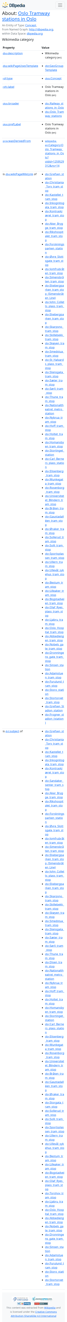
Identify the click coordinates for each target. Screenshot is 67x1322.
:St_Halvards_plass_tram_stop (54, 364)
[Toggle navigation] (60, 5)
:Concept (53, 78)
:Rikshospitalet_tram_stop (54, 236)
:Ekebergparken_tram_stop (54, 318)
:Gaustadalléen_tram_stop (54, 521)
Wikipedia (49, 1307)
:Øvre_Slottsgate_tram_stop (54, 261)
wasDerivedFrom (17, 141)
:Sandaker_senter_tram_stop (54, 785)
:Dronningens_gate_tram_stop (54, 657)
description (13, 53)
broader (11, 103)
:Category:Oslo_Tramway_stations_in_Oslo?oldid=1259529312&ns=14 (54, 153)
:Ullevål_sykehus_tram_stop (54, 574)
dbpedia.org (35, 33)
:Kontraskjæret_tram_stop (54, 215)
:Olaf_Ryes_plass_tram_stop (54, 611)
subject (12, 731)
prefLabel (12, 124)
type (8, 78)
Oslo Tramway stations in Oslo (26, 16)
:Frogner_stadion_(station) (54, 719)
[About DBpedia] (13, 5)
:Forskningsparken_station (54, 248)
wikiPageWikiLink (19, 174)
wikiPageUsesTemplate (20, 66)
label (8, 87)
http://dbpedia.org (41, 29)
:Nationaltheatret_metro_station (54, 409)
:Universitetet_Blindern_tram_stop (54, 500)
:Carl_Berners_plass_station (54, 463)
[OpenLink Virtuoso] (20, 1299)
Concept (30, 25)
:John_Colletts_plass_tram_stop (54, 306)
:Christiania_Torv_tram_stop (54, 186)
